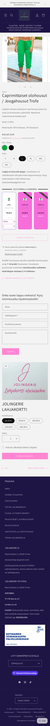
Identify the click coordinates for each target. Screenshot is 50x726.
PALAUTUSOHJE (12, 525)
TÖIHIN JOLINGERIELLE (15, 537)
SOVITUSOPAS (11, 501)
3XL (6, 164)
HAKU (7, 488)
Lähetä (10, 351)
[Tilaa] (39, 663)
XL (31, 158)
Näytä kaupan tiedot (14, 254)
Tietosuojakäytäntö (24, 712)
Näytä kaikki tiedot (36, 468)
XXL (40, 158)
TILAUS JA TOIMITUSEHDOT (17, 513)
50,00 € (22, 420)
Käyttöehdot (39, 716)
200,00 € (23, 427)
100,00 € (36, 420)
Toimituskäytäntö (14, 716)
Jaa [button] (6, 468)
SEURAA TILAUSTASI (14, 494)
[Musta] (11, 147)
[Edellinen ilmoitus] (4, 3)
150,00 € (9, 427)
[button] (6, 15)
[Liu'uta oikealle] (30, 87)
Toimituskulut (16, 138)
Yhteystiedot (28, 716)
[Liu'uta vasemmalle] (19, 87)
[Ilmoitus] (45, 3)
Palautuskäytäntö (39, 712)
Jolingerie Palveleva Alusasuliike (24, 709)
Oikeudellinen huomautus (26, 721)
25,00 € (8, 420)
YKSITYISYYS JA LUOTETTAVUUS (19, 531)
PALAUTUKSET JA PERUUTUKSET (19, 519)
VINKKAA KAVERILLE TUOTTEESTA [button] (19, 278)
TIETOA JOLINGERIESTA (15, 507)
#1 (9, 217)
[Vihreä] (4, 147)
